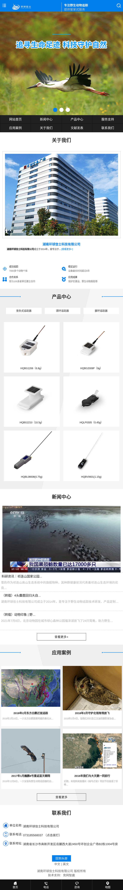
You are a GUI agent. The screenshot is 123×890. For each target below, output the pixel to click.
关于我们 (46, 128)
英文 (66, 864)
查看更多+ (61, 637)
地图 (107, 887)
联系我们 (107, 128)
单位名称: (15, 825)
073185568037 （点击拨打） (42, 835)
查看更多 (62, 797)
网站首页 (15, 119)
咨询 (77, 887)
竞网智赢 (69, 875)
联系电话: (15, 834)
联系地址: (15, 843)
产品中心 (77, 119)
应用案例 (15, 128)
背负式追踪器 (24, 310)
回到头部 (62, 858)
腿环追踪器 (101, 310)
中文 (57, 864)
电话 (46, 887)
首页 (15, 887)
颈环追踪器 (62, 310)
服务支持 (107, 119)
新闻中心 (46, 119)
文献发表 (77, 128)
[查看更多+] (67, 249)
